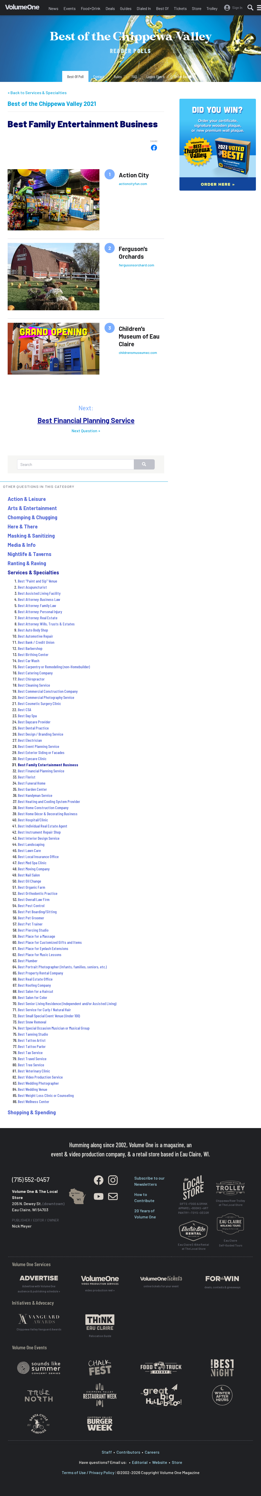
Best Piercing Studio (33, 930)
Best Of (162, 8)
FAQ (134, 76)
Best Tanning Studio (33, 1034)
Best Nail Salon (29, 874)
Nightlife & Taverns (29, 554)
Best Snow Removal (32, 1021)
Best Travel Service (32, 1058)
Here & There (23, 526)
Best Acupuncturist (32, 587)
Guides (126, 8)
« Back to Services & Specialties (37, 92)
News (53, 8)
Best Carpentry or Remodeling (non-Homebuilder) (54, 666)
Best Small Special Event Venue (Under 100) (49, 1015)
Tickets (180, 8)
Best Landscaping (31, 844)
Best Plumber (27, 960)
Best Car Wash (28, 660)
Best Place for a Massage (36, 936)
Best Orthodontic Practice (37, 893)
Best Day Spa (27, 715)
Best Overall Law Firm (33, 899)
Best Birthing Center (33, 654)
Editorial (140, 1462)
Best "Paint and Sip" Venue (37, 580)
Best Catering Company (35, 672)
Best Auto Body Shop (33, 629)
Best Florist (26, 776)
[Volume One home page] (25, 9)
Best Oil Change (29, 881)
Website (159, 1462)
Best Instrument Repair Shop (39, 832)
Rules (118, 76)
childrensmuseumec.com (138, 352)
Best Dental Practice (33, 727)
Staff (107, 1452)
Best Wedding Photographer (38, 1083)
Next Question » (86, 430)
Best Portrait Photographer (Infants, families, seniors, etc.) (62, 966)
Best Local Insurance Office (38, 856)
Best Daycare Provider (34, 721)
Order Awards (184, 76)
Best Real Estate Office (35, 978)
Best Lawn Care (29, 850)
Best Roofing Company (34, 985)
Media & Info (22, 545)
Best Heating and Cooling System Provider (49, 801)
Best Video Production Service (40, 1076)
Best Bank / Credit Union (36, 642)
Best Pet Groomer (31, 917)
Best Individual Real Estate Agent (42, 825)
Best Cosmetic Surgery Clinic (39, 703)
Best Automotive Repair (35, 636)
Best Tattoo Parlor (32, 1046)
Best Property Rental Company (40, 972)
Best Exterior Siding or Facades (41, 752)
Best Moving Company (33, 868)
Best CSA (24, 709)
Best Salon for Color (32, 997)
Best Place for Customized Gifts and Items (50, 942)
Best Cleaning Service (34, 685)
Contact (98, 76)
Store (196, 8)
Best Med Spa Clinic (32, 862)
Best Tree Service (31, 1064)
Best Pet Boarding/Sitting (37, 911)
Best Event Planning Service (38, 746)
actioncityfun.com (133, 183)
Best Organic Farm (31, 887)
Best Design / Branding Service (40, 734)
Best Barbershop (30, 648)
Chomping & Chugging (32, 517)
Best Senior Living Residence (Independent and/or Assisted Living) (67, 1003)
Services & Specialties (33, 572)
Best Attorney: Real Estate (37, 617)
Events (69, 8)
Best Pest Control (31, 905)
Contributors (128, 1452)
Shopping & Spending (32, 1112)
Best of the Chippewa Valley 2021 (52, 103)
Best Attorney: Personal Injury (40, 611)
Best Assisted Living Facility (39, 593)
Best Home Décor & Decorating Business (47, 813)
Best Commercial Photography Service (46, 697)
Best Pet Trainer (30, 923)
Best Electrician (30, 740)
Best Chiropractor (31, 678)
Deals (110, 8)
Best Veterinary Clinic (34, 1070)
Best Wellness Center (33, 1101)
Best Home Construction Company (43, 807)
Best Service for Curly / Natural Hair (44, 1009)
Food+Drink (90, 8)
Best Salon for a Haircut (35, 991)
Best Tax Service (30, 1052)
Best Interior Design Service (38, 838)
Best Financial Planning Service (86, 420)
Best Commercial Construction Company (47, 691)
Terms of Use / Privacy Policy (88, 1472)
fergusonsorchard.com (136, 265)
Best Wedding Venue (32, 1089)
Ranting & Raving (27, 563)
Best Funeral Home (31, 783)
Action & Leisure (27, 499)
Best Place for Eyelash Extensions (43, 948)
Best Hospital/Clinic (33, 819)
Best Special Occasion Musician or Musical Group (53, 1027)
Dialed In (144, 8)
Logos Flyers (156, 76)
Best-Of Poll (75, 76)
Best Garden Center (32, 789)
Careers (152, 1452)
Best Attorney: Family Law (37, 605)
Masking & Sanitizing (31, 536)
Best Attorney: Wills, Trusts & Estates (46, 623)
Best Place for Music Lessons (39, 954)
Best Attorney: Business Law (39, 599)
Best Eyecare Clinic (32, 758)
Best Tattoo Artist (32, 1040)
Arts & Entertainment (32, 508)
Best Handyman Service (35, 795)
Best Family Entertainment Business (48, 764)
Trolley (211, 8)
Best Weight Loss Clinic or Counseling (46, 1095)
